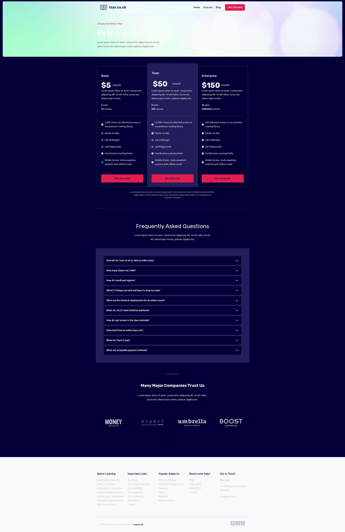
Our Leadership (135, 488)
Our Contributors (136, 496)
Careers (131, 504)
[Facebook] (233, 523)
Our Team (132, 480)
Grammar (163, 488)
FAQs (191, 480)
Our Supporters (135, 492)
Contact (193, 492)
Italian (161, 492)
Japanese (163, 496)
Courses (208, 7)
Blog (218, 7)
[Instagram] (243, 523)
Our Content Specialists (139, 484)
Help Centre (195, 488)
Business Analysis (166, 500)
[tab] (168, 441)
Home (197, 7)
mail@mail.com (228, 496)
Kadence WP (138, 524)
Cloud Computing (167, 480)
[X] (238, 523)
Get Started (235, 7)
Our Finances (134, 500)
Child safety (195, 484)
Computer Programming (170, 484)
